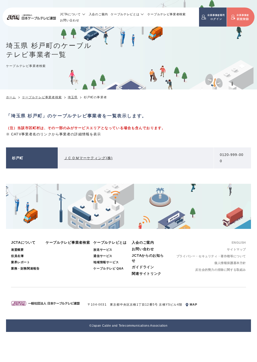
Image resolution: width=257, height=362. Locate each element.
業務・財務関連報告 (25, 268)
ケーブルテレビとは (125, 14)
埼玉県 (73, 97)
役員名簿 (17, 256)
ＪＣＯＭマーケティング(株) (88, 158)
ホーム (11, 97)
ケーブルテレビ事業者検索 (166, 14)
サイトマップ (236, 249)
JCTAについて (70, 14)
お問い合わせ (69, 20)
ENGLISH (239, 242)
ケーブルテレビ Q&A (108, 268)
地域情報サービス (106, 262)
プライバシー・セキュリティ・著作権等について (211, 256)
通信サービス (102, 256)
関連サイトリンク (146, 274)
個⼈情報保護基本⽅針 (230, 263)
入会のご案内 (98, 14)
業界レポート (20, 262)
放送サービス (102, 249)
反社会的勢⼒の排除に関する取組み (220, 270)
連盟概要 (17, 249)
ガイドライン (143, 267)
